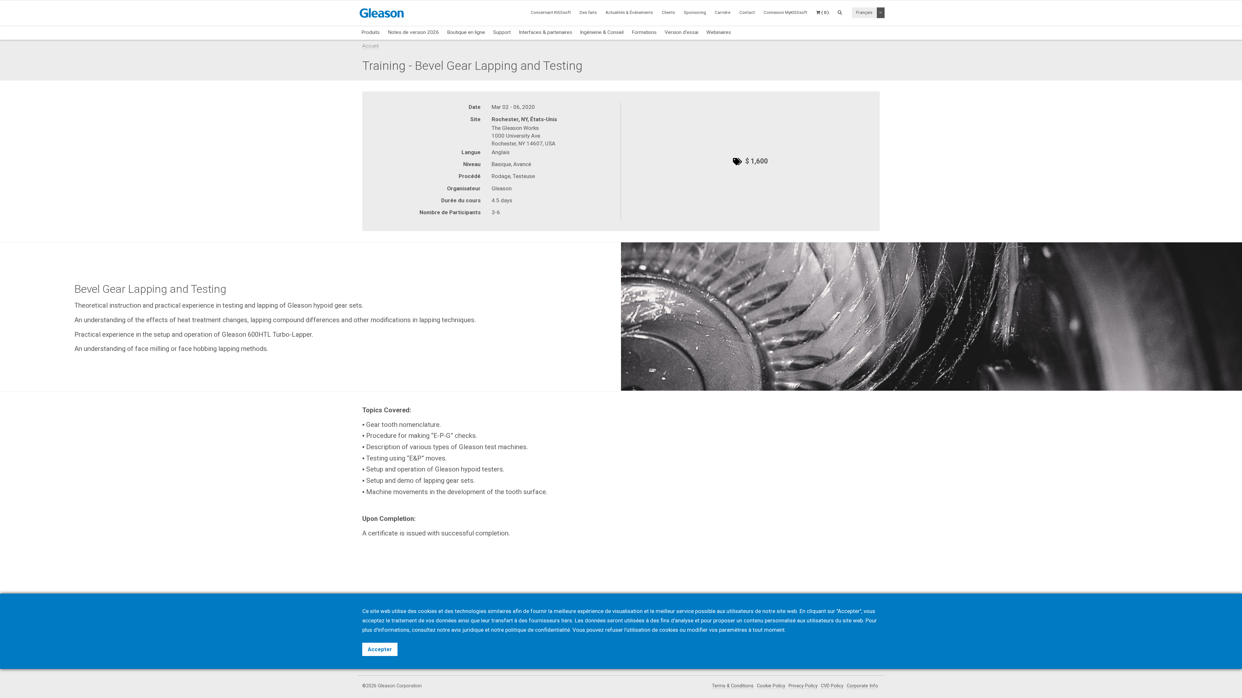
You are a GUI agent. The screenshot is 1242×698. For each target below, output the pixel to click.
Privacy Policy (803, 686)
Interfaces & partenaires (545, 32)
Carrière (722, 12)
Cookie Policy (771, 686)
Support (502, 32)
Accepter (380, 649)
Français (864, 12)
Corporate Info (862, 686)
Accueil (370, 46)
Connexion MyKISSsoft (785, 12)
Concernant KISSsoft (551, 12)
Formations (644, 32)
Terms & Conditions (733, 686)
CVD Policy (832, 686)
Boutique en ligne (466, 32)
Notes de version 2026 (413, 32)
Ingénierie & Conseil (602, 32)
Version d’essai (681, 32)
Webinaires (718, 32)
